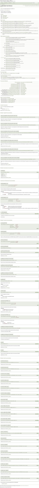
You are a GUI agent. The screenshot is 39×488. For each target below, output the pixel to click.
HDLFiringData (5, 16)
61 (4, 110)
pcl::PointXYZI (28, 150)
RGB (7, 163)
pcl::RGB (13, 55)
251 (5, 480)
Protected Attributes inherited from (7, 95)
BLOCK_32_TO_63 (14, 73)
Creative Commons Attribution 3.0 (24, 485)
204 (5, 177)
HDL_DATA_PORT (10, 98)
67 (5, 120)
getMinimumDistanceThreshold (10, 64)
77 (5, 128)
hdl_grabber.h (8, 110)
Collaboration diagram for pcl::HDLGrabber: (6, 12)
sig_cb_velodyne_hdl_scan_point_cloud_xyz (8, 21)
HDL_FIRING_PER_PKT (10, 102)
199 (5, 428)
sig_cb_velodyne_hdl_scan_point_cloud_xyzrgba (9, 23)
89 (5, 154)
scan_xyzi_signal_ (23, 94)
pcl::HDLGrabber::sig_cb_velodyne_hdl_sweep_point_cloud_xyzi (10, 150)
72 (5, 137)
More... (14, 8)
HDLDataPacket (5, 15)
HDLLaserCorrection (5, 17)
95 (5, 164)
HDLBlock (4, 73)
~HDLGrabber (7, 41)
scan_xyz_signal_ (23, 92)
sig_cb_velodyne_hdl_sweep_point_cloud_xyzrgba (9, 32)
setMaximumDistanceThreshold (10, 62)
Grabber (1, 8)
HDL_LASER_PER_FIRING (11, 100)
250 (5, 467)
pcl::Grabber (13, 70)
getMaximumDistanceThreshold (10, 66)
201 (5, 422)
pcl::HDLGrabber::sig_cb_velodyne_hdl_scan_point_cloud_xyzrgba (10, 132)
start (6, 43)
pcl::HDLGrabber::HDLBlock (5, 172)
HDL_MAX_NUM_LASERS (29, 82)
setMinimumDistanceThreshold (10, 60)
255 (5, 454)
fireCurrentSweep (4, 76)
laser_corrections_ (23, 82)
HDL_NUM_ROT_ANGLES (11, 99)
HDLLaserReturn (5, 18)
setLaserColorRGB (8, 55)
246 (5, 441)
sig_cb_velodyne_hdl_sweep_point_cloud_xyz (12, 465)
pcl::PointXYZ (23, 21)
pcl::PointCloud (19, 21)
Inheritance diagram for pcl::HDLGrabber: (6, 11)
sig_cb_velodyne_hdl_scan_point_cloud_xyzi (13, 94)
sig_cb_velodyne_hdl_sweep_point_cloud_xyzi (13, 91)
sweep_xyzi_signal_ (23, 91)
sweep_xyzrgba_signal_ (24, 90)
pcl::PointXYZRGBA (25, 23)
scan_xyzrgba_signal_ (23, 93)
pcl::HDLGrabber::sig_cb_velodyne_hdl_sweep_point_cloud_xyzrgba (11, 159)
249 (5, 377)
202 (5, 409)
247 (5, 364)
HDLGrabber (7, 37)
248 (5, 370)
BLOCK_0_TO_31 (8, 73)
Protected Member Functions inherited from (8, 79)
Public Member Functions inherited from (8, 70)
